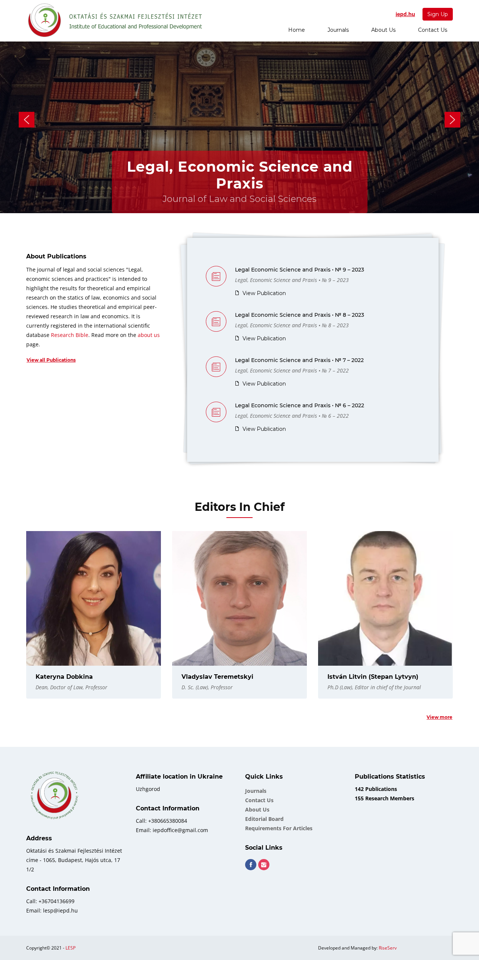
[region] (239, 119)
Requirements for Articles (278, 828)
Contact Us (432, 30)
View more (439, 717)
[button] (26, 120)
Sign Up (437, 14)
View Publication (264, 293)
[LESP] (116, 21)
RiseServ (388, 948)
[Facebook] (250, 864)
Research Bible (69, 334)
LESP (70, 948)
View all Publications (51, 360)
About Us (383, 30)
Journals (338, 30)
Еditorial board (264, 818)
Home (296, 30)
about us (149, 334)
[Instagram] (263, 864)
